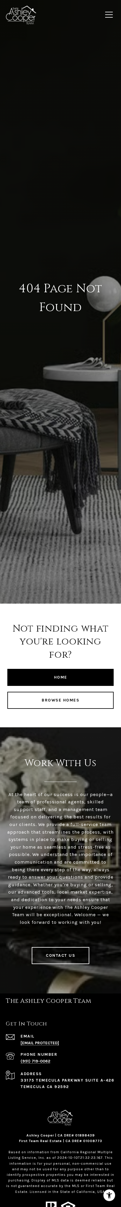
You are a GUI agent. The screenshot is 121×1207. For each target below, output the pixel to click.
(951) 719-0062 (35, 1061)
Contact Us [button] (60, 955)
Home (60, 677)
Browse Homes (60, 700)
